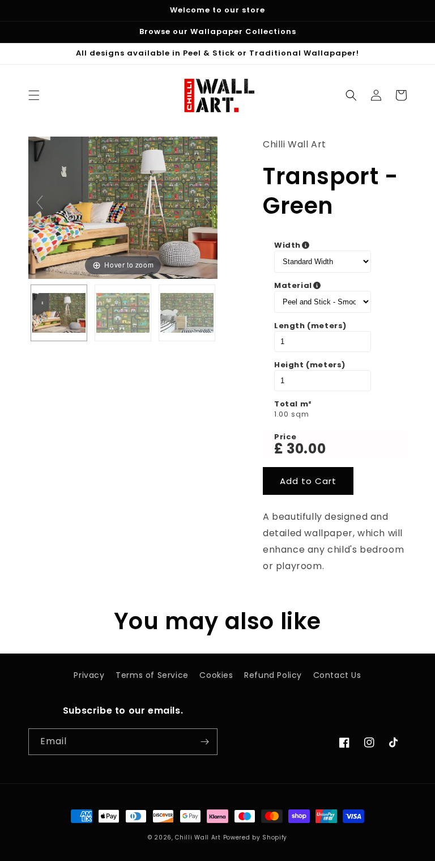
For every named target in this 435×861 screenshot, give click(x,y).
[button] (34, 95)
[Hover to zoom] (123, 207)
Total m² (293, 404)
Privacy (89, 675)
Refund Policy (273, 675)
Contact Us (337, 675)
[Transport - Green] (59, 313)
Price (285, 437)
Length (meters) (310, 326)
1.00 (281, 414)
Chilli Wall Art (198, 837)
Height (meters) (310, 365)
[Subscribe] (204, 741)
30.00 (306, 448)
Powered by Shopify (255, 837)
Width (334, 245)
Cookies (216, 675)
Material (334, 286)
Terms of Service (152, 675)
